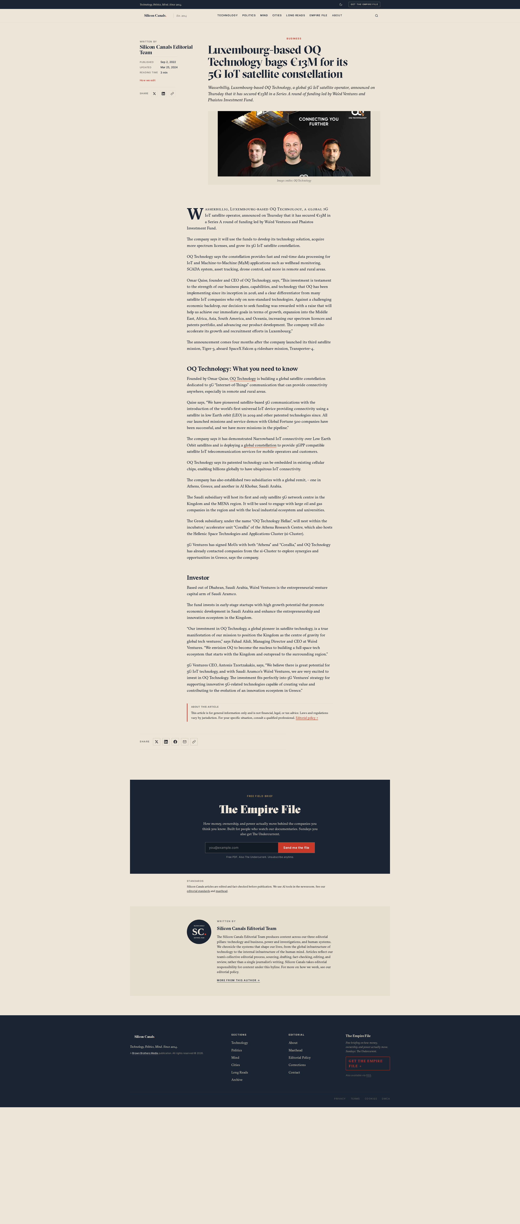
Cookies (371, 1098)
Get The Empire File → (365, 1063)
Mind (264, 15)
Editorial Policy (300, 1057)
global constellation (260, 445)
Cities (277, 15)
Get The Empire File (364, 4)
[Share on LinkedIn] (163, 93)
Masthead (295, 1050)
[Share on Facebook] (175, 741)
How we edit (148, 80)
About (337, 15)
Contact (294, 1072)
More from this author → (238, 980)
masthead (222, 891)
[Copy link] (172, 93)
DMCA (386, 1098)
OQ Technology (243, 378)
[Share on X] (154, 93)
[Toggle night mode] (340, 4)
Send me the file (296, 848)
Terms (355, 1098)
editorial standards (198, 891)
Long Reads (295, 15)
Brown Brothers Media (145, 1053)
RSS (368, 1075)
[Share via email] (184, 741)
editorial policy (227, 972)
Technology (227, 15)
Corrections (297, 1065)
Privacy (340, 1098)
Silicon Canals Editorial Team (166, 50)
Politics (249, 15)
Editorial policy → (307, 718)
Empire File (319, 15)
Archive (237, 1080)
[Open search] (376, 15)
